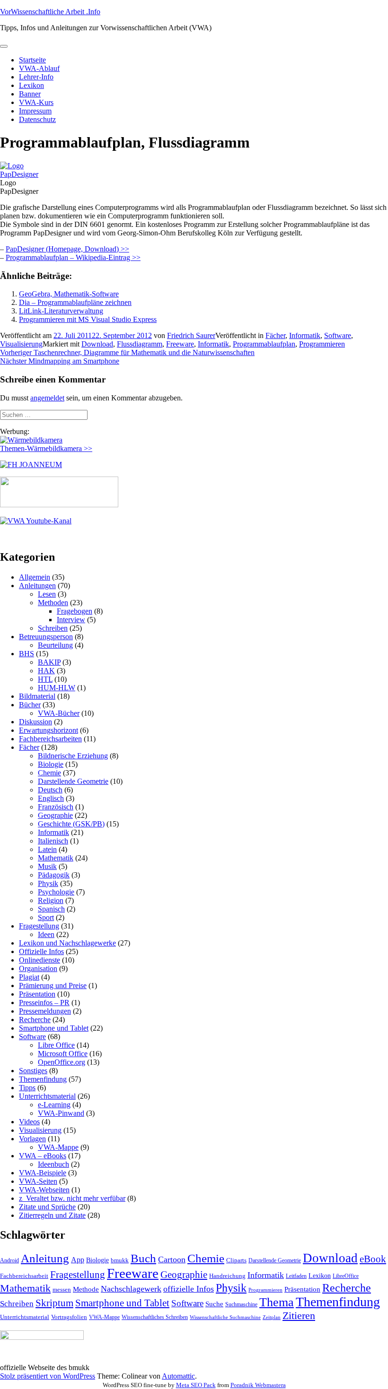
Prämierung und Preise (53, 985)
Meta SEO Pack (196, 1385)
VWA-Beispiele (42, 1173)
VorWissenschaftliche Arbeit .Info (50, 12)
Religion (50, 900)
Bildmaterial (37, 696)
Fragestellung (39, 926)
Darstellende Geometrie (73, 781)
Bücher (30, 705)
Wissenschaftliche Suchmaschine (225, 1317)
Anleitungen (37, 586)
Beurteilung (55, 645)
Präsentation (37, 994)
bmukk (120, 1260)
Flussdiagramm (139, 344)
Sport (46, 917)
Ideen (46, 934)
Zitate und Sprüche (47, 1207)
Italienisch (53, 841)
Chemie (49, 773)
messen (62, 1289)
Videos (29, 1122)
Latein (47, 849)
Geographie (55, 815)
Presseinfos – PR (44, 1002)
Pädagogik (54, 875)
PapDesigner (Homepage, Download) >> (67, 249)
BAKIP (49, 662)
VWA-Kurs (36, 102)
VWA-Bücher (58, 713)
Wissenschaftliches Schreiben (155, 1317)
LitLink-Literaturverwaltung (61, 311)
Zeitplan (272, 1317)
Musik (47, 866)
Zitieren (298, 1315)
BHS (26, 654)
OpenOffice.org (61, 1062)
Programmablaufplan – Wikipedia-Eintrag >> (73, 257)
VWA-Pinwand (61, 1113)
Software (337, 335)
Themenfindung (43, 1079)
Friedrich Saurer (191, 335)
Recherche (35, 1020)
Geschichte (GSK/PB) (71, 824)
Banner (30, 94)
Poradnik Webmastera (258, 1385)
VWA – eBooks (42, 1156)
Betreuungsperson (46, 637)
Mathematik (55, 858)
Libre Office (56, 1045)
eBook (373, 1259)
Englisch (51, 798)
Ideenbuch (53, 1164)
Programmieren (322, 344)
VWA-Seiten (38, 1181)
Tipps (27, 1088)
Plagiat (29, 977)
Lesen (47, 594)
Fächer (275, 335)
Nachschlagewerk (131, 1289)
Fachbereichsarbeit (24, 1275)
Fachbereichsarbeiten (50, 739)
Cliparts (236, 1260)
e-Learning (54, 1105)
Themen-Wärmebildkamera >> (46, 448)
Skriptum (54, 1303)
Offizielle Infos (41, 951)
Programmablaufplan (264, 344)
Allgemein (34, 577)
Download (97, 344)
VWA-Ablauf (39, 68)
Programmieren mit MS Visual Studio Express (88, 319)
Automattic (178, 1376)
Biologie (50, 764)
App (77, 1260)
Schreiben (53, 628)
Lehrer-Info (36, 77)
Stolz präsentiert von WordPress (47, 1376)
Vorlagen (32, 1139)
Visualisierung (21, 344)
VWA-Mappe (58, 1147)
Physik (48, 883)
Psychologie (56, 892)
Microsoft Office (63, 1054)
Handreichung (227, 1275)
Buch (143, 1258)
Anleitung (45, 1258)
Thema (276, 1302)
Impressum (35, 111)
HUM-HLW (56, 688)
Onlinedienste (39, 960)
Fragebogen (74, 611)
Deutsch (50, 790)
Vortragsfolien (69, 1316)
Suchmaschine (241, 1304)
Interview (71, 620)
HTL (45, 679)
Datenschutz (37, 119)
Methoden (53, 603)
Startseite (32, 60)
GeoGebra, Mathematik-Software (69, 294)
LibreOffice (346, 1276)
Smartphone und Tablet (53, 1028)
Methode (86, 1289)
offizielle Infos (188, 1289)
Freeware (180, 344)
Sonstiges (33, 1071)
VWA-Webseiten (44, 1190)
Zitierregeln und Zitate (52, 1215)
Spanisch (51, 909)
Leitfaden (296, 1276)
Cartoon (171, 1259)
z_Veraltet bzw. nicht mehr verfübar (72, 1198)
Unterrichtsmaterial (47, 1096)
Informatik (304, 335)
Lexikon (31, 85)
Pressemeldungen (45, 1011)
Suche (214, 1304)
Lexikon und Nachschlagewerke (67, 943)
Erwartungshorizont (48, 730)
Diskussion (35, 722)
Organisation (38, 968)
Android (9, 1260)
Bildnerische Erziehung (73, 756)
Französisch (55, 807)
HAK (46, 671)
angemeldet (47, 398)
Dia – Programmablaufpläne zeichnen (75, 302)
